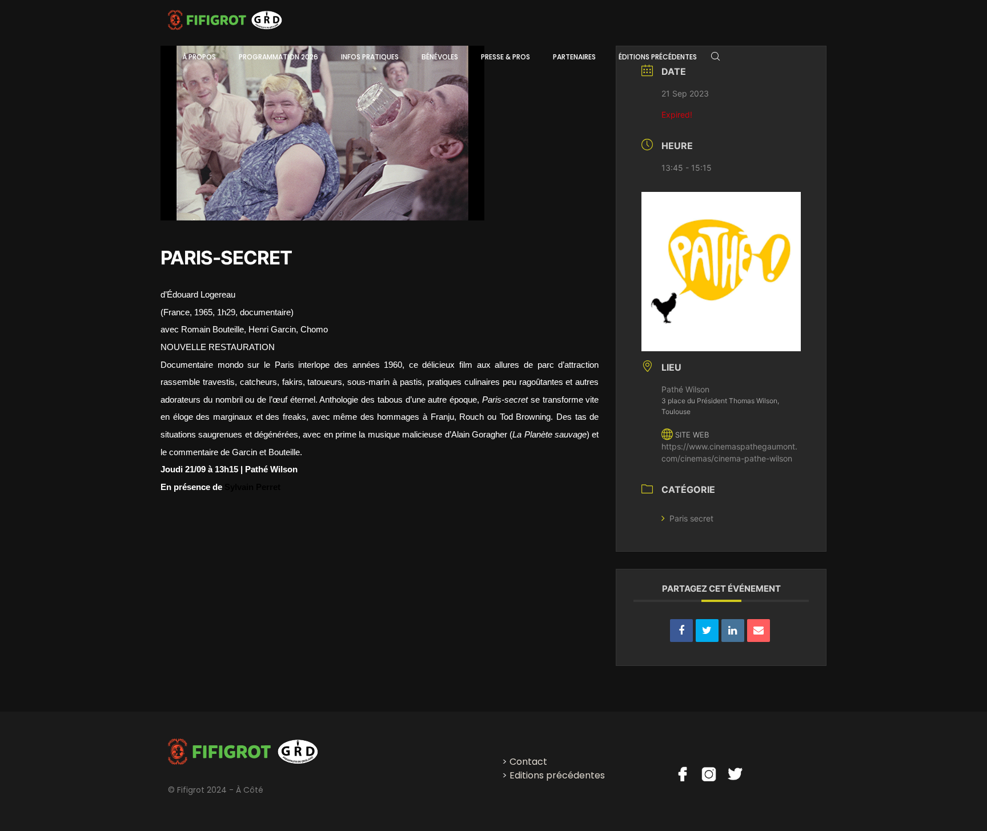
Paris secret (691, 518)
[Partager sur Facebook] (681, 630)
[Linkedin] (732, 630)
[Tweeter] (707, 630)
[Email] (758, 630)
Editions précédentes (557, 775)
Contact (528, 761)
